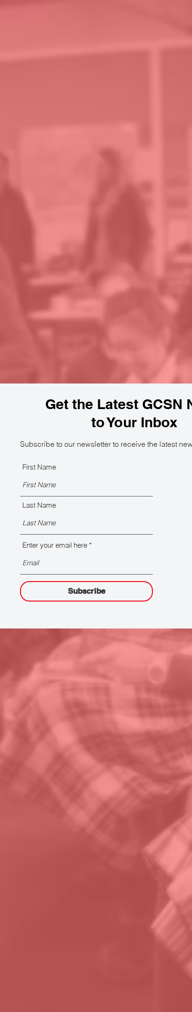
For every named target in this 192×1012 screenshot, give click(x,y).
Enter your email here (54, 545)
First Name (39, 466)
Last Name (39, 505)
